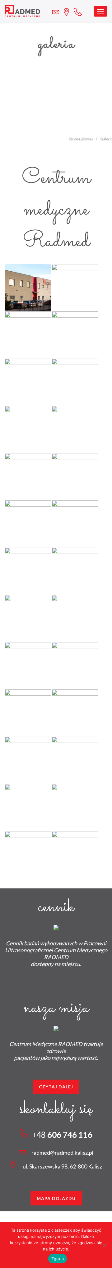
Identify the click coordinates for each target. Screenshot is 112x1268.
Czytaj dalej (56, 1086)
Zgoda (57, 1258)
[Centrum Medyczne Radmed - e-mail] (69, 11)
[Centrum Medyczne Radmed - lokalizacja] (58, 11)
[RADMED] (22, 11)
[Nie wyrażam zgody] (104, 1245)
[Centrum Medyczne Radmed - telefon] (80, 10)
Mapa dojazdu (56, 1198)
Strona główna (80, 138)
